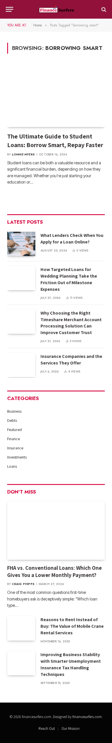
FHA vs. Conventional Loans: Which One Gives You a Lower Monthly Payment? (54, 571)
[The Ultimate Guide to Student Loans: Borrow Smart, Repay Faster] (56, 96)
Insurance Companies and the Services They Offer (71, 359)
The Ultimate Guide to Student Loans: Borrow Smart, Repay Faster (55, 140)
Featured (14, 429)
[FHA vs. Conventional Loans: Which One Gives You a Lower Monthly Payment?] (56, 530)
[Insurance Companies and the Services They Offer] (21, 365)
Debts (12, 420)
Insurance (15, 448)
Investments (17, 457)
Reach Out (46, 728)
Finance (13, 438)
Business (14, 411)
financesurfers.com (87, 716)
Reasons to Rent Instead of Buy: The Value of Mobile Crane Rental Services (72, 626)
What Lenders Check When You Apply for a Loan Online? (71, 238)
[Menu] (9, 9)
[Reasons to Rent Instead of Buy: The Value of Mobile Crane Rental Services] (21, 628)
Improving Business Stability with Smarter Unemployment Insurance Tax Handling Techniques (70, 664)
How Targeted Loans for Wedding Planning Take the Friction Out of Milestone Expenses (68, 279)
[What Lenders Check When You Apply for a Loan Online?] (21, 244)
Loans (12, 466)
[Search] (103, 9)
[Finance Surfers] (55, 9)
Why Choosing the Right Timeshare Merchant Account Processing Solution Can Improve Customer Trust (71, 323)
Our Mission (70, 728)
